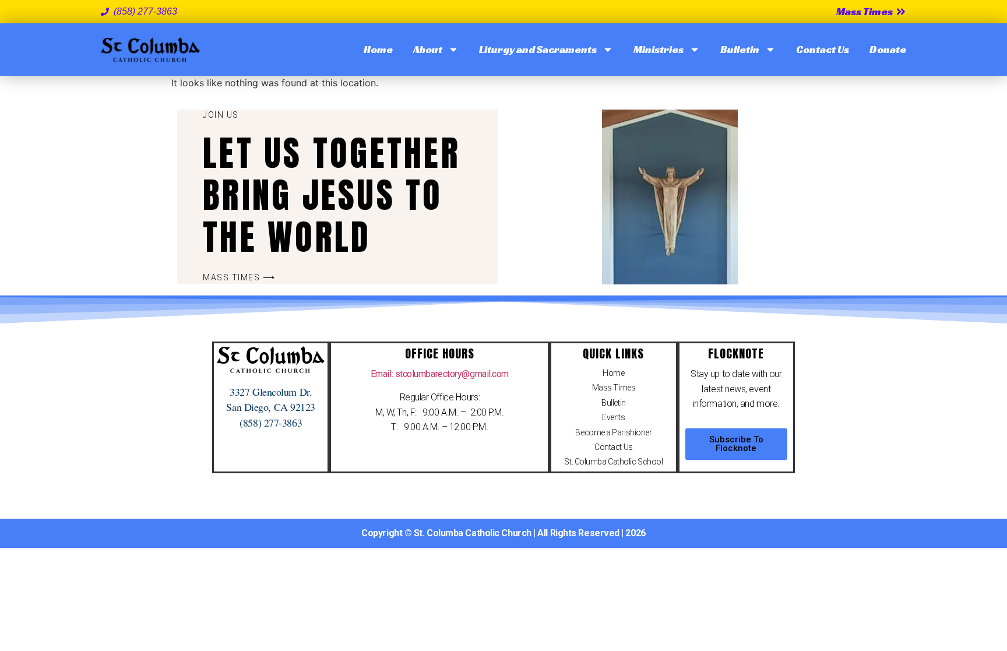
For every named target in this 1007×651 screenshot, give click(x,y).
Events (613, 417)
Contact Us (822, 49)
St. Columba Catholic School (613, 461)
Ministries (658, 49)
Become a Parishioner (613, 432)
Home (378, 49)
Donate (887, 49)
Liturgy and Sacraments (538, 49)
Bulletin (739, 49)
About (427, 49)
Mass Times (614, 387)
